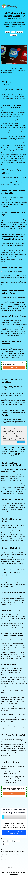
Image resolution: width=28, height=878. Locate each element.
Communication (14, 41)
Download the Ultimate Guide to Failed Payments (14, 832)
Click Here (14, 367)
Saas (21, 865)
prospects (14, 865)
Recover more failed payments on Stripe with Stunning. (14, 873)
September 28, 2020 (6, 868)
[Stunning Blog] (11, 5)
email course (5, 865)
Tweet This (21, 442)
